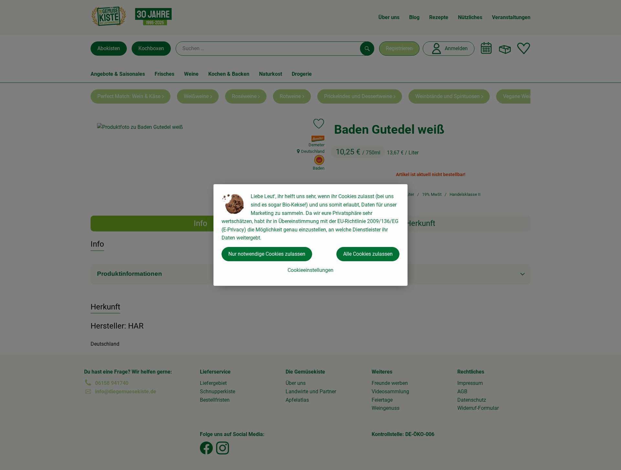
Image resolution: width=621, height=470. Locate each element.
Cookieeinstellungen (310, 270)
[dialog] (310, 235)
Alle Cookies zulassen (368, 254)
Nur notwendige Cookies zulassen (266, 254)
